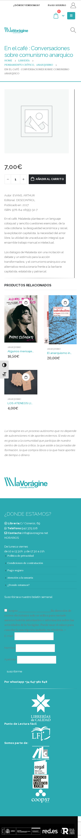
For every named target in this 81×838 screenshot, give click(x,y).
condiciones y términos (34, 611)
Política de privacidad (20, 555)
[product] (20, 319)
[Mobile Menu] (71, 15)
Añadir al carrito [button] (26, 302)
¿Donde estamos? (18, 585)
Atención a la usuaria (20, 577)
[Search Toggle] (73, 30)
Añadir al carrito (50, 179)
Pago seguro (57, 5)
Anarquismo (14, 347)
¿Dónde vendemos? (26, 5)
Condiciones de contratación (25, 563)
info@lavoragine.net (35, 533)
